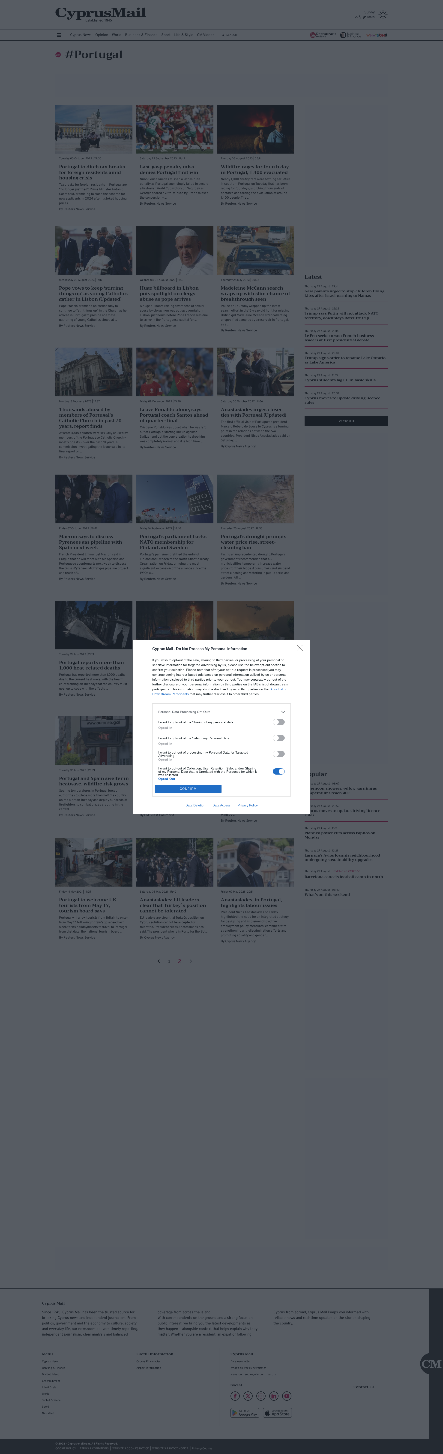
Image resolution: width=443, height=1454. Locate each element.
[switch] (279, 722)
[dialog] (221, 727)
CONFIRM (188, 789)
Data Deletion (195, 805)
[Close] (301, 649)
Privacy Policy (248, 805)
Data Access (221, 805)
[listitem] (221, 711)
